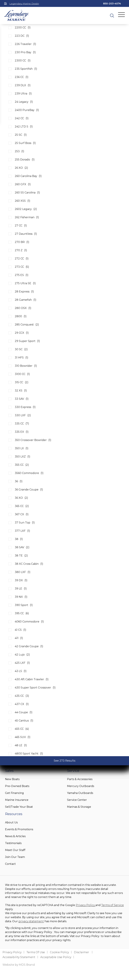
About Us (11, 822)
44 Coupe (23, 712)
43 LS (21, 671)
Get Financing (14, 793)
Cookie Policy (59, 952)
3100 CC (22, 374)
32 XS (21, 390)
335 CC (22, 423)
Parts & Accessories (79, 779)
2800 (21, 316)
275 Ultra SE (25, 283)
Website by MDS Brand (19, 964)
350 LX (21, 448)
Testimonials (13, 843)
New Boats (12, 779)
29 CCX (22, 332)
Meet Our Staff (15, 850)
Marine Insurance (16, 799)
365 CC (22, 506)
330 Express (25, 407)
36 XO (21, 497)
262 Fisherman (27, 217)
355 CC (22, 464)
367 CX (22, 514)
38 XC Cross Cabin (29, 563)
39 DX (21, 580)
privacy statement (31, 921)
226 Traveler (25, 44)
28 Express (24, 291)
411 (19, 638)
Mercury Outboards (80, 786)
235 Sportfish (26, 68)
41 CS (20, 629)
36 (19, 481)
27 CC (21, 225)
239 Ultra (23, 93)
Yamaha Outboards (80, 793)
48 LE (21, 745)
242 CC (22, 118)
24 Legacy (24, 101)
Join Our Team (15, 857)
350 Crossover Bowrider (33, 440)
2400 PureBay (27, 110)
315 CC (21, 382)
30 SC (21, 349)
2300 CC (23, 60)
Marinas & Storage (79, 806)
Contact (10, 863)
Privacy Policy (85, 905)
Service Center (77, 799)
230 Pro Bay (25, 52)
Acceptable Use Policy (55, 957)
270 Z (21, 250)
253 (19, 151)
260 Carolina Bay (28, 176)
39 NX (21, 596)
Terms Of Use (36, 952)
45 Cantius (24, 720)
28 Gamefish (25, 299)
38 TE (21, 555)
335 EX (22, 431)
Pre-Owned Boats (17, 786)
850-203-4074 (112, 3)
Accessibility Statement (19, 957)
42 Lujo (22, 654)
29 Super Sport (27, 341)
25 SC (21, 134)
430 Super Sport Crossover (35, 687)
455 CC (22, 728)
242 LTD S (24, 126)
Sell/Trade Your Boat (19, 806)
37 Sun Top (25, 522)
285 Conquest (27, 324)
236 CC (21, 77)
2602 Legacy (26, 209)
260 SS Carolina (27, 192)
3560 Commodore (29, 473)
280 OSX (23, 308)
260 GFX (23, 184)
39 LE (21, 588)
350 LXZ (22, 456)
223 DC (22, 35)
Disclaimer (82, 952)
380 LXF (22, 572)
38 (19, 539)
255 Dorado (25, 159)
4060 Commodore (29, 621)
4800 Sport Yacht (29, 753)
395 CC (22, 613)
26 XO (21, 167)
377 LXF (22, 530)
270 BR (22, 242)
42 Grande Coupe (29, 646)
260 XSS (22, 200)
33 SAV (22, 398)
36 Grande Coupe (29, 489)
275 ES (21, 275)
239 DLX (23, 85)
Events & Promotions (19, 829)
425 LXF (22, 662)
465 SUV (22, 737)
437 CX (22, 704)
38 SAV (22, 547)
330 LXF (23, 415)
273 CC (22, 266)
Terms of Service (112, 905)
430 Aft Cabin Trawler (32, 679)
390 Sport (24, 605)
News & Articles (15, 836)
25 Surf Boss (25, 143)
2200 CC (23, 27)
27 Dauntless (26, 233)
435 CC (22, 695)
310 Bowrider (26, 365)
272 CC (22, 258)
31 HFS (21, 357)
